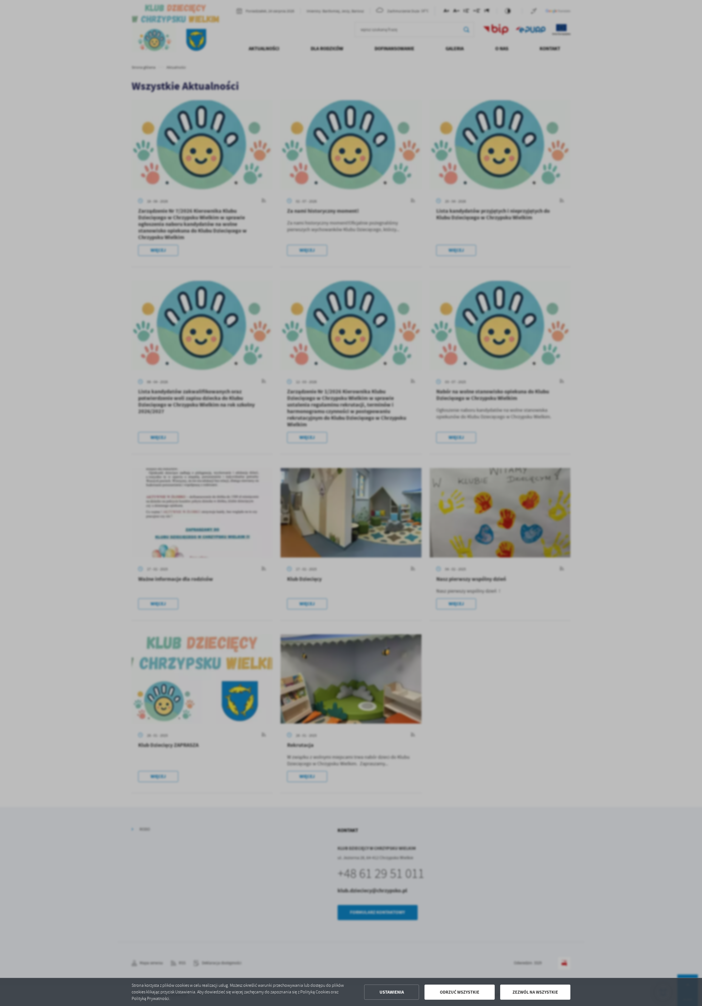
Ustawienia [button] (392, 992)
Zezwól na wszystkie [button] (535, 992)
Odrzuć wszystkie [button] (459, 992)
